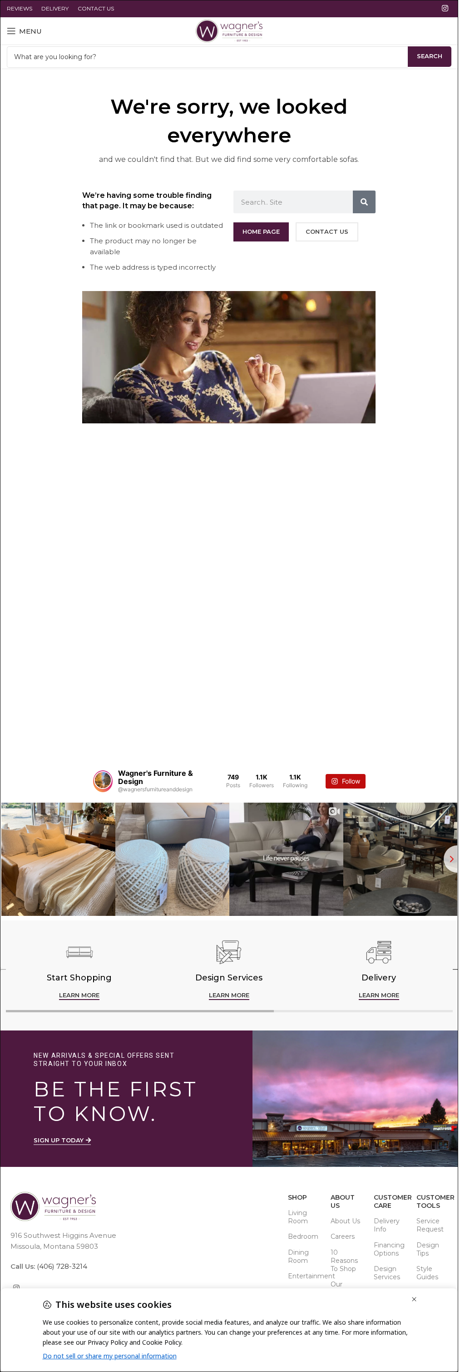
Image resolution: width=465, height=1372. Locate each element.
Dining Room (298, 1256)
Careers (343, 1236)
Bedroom (303, 1236)
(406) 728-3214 (61, 1266)
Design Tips (427, 1249)
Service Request (430, 1225)
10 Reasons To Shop (344, 1260)
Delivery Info (387, 1225)
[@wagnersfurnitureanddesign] (103, 781)
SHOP (297, 1197)
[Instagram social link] (445, 8)
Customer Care (390, 1201)
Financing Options (389, 1249)
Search (429, 56)
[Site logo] (229, 30)
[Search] (364, 202)
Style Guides (427, 1273)
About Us (343, 1201)
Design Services (387, 1273)
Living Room (298, 1217)
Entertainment (305, 1276)
